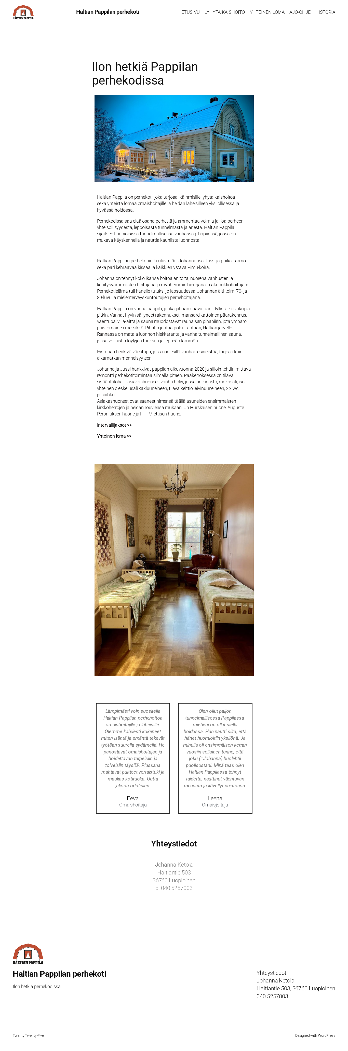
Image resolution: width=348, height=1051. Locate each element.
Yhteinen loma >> (114, 436)
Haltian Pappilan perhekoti (107, 12)
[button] (99, 571)
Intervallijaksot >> (114, 425)
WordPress (326, 1035)
